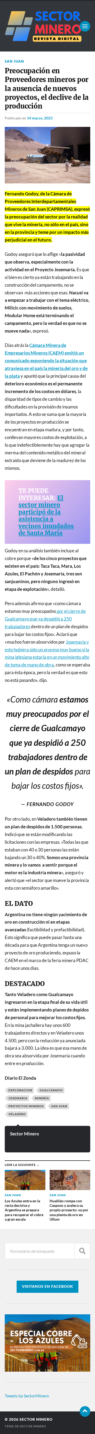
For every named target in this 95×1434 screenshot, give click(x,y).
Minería (42, 1098)
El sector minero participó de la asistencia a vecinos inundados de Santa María (46, 515)
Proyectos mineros (26, 1106)
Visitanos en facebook (47, 1286)
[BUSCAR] (82, 1251)
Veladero (17, 1114)
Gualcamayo (51, 1090)
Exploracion (20, 1090)
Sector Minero (24, 1133)
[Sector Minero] (47, 26)
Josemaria (17, 1098)
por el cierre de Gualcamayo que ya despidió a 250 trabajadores (45, 618)
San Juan (14, 61)
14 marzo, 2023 (40, 118)
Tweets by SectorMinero (27, 1395)
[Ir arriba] (85, 1411)
